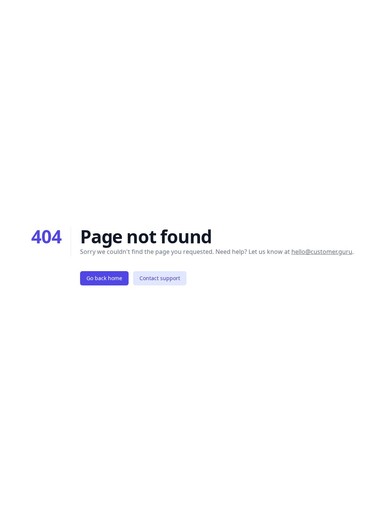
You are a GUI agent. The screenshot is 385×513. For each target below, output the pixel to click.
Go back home (104, 278)
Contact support (159, 278)
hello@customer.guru (321, 251)
